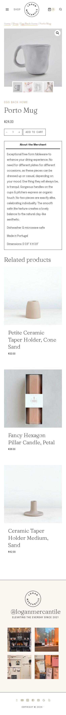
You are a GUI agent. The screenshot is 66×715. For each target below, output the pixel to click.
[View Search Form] (60, 9)
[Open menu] (7, 9)
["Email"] (22, 700)
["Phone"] (16, 700)
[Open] (19, 640)
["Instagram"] (27, 700)
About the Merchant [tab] (33, 145)
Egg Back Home (16, 102)
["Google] (44, 700)
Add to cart (34, 132)
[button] (57, 33)
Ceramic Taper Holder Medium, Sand (28, 537)
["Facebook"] (33, 700)
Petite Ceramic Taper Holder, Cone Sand (32, 339)
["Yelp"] (49, 700)
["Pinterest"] (38, 700)
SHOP (17, 9)
